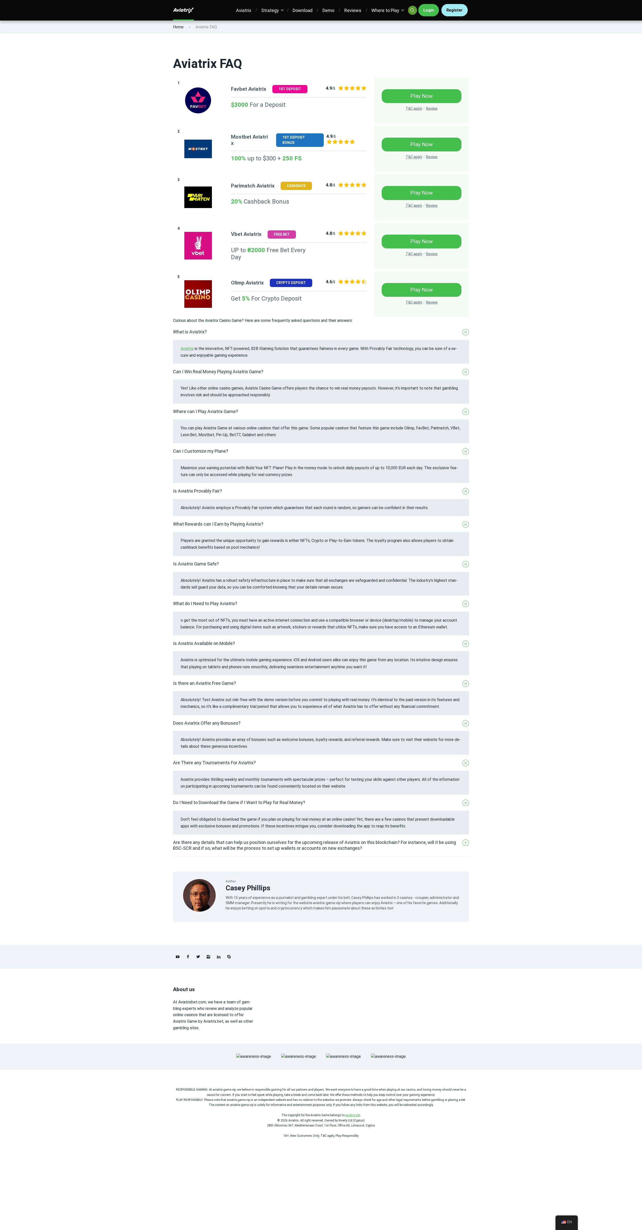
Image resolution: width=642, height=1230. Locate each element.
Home (178, 27)
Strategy (270, 10)
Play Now (421, 96)
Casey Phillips (248, 888)
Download (302, 10)
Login (428, 10)
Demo (328, 10)
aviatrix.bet (352, 1115)
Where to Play (385, 10)
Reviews (352, 10)
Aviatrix (243, 10)
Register (454, 10)
